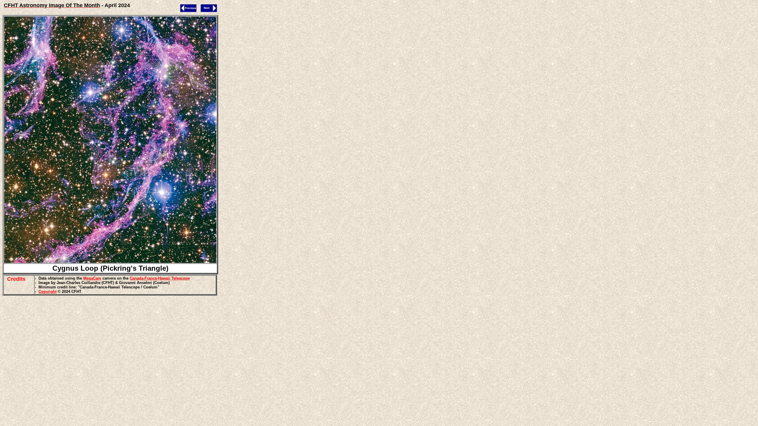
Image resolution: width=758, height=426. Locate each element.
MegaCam (92, 278)
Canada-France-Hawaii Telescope (160, 278)
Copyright (47, 291)
